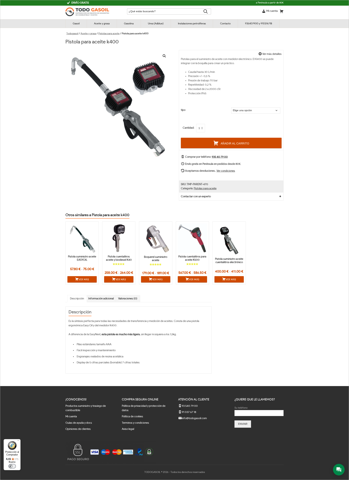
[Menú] (18, 441)
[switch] (12, 466)
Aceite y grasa (88, 33)
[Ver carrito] (282, 12)
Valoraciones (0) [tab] (127, 298)
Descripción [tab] (77, 298)
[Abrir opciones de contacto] (339, 469)
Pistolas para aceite (109, 33)
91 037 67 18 (189, 412)
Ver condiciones (225, 171)
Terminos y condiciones (135, 422)
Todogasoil (72, 33)
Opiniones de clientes (78, 429)
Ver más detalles (272, 54)
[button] (164, 56)
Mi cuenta (71, 416)
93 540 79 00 (190, 406)
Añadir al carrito (235, 143)
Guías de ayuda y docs (78, 422)
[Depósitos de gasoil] (87, 15)
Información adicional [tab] (101, 298)
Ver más (84, 279)
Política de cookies (132, 416)
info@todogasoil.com (194, 418)
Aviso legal (128, 429)
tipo (183, 110)
